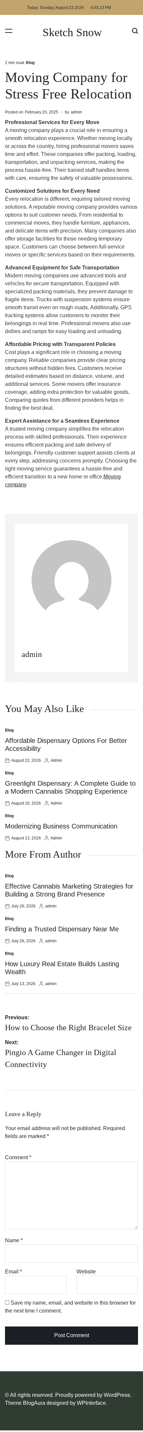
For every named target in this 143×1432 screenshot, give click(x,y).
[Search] (135, 31)
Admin (56, 760)
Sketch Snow (72, 32)
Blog (30, 62)
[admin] (71, 580)
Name (14, 1240)
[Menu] (8, 31)
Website (86, 1271)
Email (13, 1271)
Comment (18, 1157)
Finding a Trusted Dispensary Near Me (62, 929)
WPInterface (91, 1403)
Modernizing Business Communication (61, 826)
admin (76, 112)
